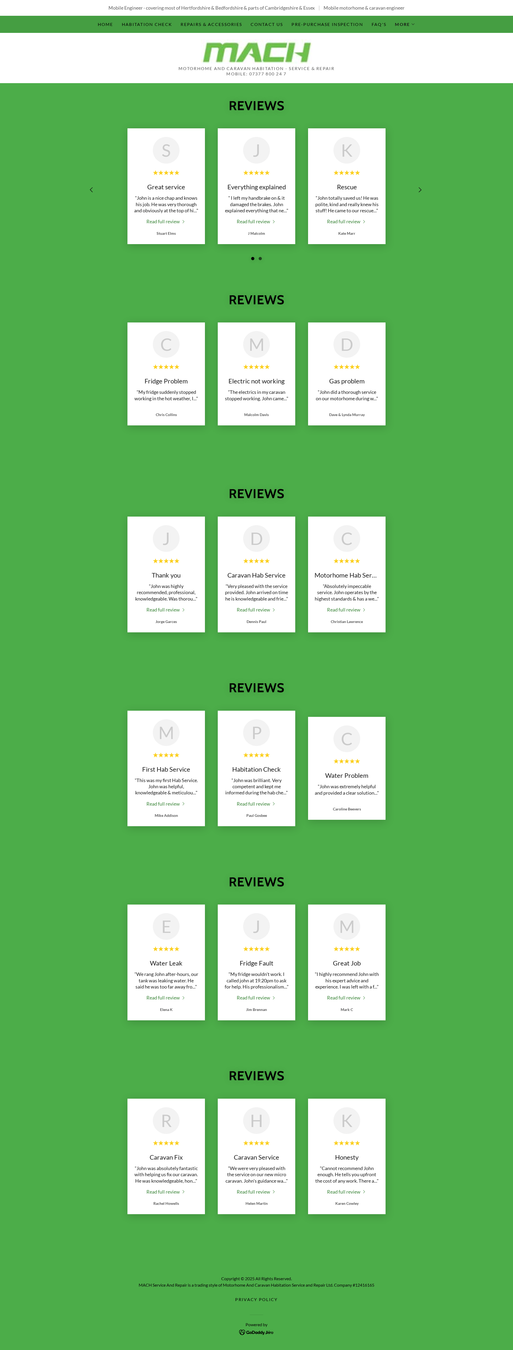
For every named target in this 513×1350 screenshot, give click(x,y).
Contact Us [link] (267, 24)
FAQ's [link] (379, 24)
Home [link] (105, 24)
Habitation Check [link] (147, 24)
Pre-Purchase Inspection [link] (327, 24)
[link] (256, 51)
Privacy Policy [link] (256, 1299)
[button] (405, 24)
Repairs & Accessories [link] (211, 24)
